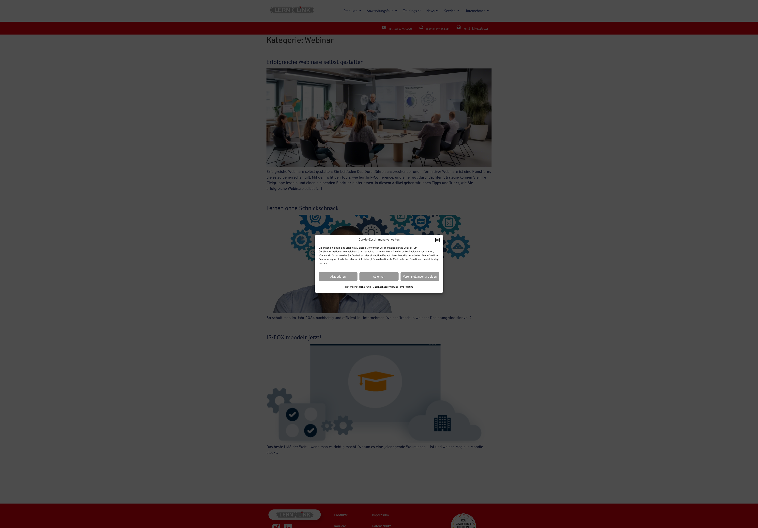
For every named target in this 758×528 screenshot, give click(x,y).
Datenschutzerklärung (358, 287)
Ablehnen (379, 276)
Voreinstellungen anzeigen (420, 276)
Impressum (406, 287)
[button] (437, 240)
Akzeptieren (338, 276)
